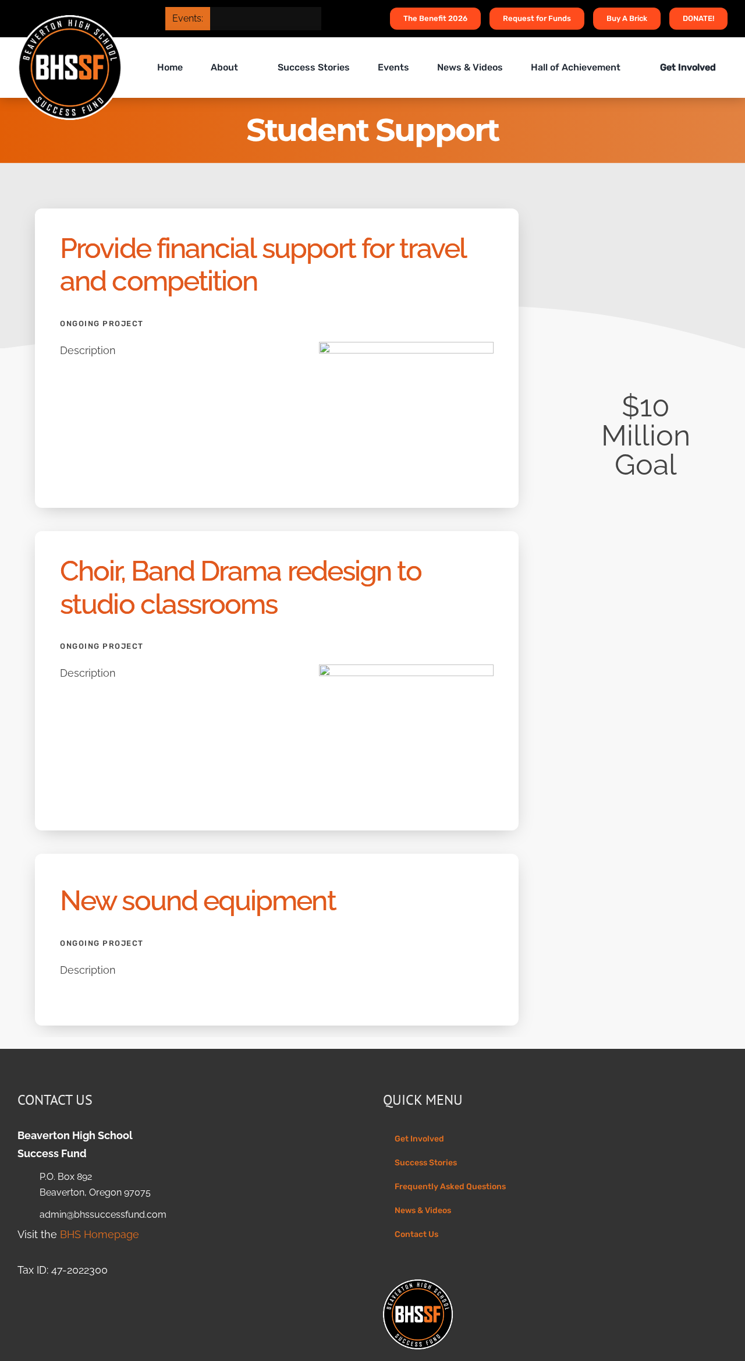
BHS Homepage (99, 1234)
